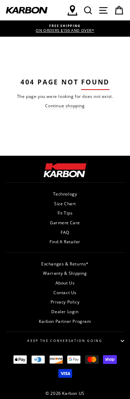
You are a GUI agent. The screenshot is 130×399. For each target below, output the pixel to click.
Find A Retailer (65, 241)
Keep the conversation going (64, 340)
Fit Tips (65, 213)
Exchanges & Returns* (65, 263)
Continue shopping (65, 105)
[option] (65, 28)
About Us (65, 282)
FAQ (65, 232)
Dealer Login (64, 311)
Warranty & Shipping (65, 273)
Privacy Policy (65, 302)
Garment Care (65, 222)
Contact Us (65, 292)
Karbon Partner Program (65, 321)
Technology (65, 194)
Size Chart (65, 203)
